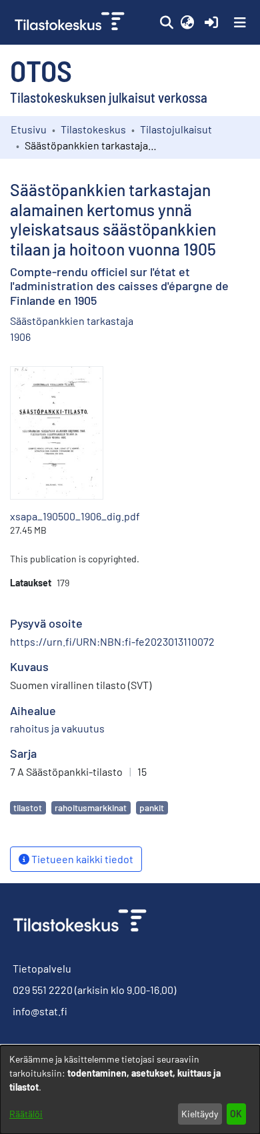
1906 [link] (20, 336)
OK (236, 1113)
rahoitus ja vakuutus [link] (57, 728)
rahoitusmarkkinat (91, 807)
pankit (151, 807)
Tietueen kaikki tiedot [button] (81, 859)
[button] (166, 23)
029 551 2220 (43, 989)
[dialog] (130, 1089)
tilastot (27, 807)
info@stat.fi (40, 1011)
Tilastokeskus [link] (93, 129)
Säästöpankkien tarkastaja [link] (71, 320)
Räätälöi (26, 1113)
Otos (41, 70)
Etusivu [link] (29, 129)
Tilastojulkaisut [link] (176, 129)
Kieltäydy (199, 1113)
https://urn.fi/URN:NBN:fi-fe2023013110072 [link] (112, 641)
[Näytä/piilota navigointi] (240, 22)
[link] (71, 22)
